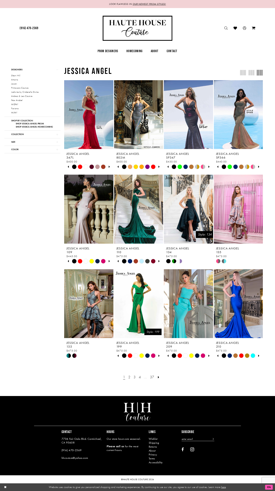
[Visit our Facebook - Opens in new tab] (182, 449)
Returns (153, 447)
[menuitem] (29, 28)
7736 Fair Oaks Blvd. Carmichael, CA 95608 (82, 440)
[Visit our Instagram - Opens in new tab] (192, 449)
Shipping (154, 443)
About (152, 450)
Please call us (115, 446)
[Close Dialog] (5, 487)
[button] (244, 28)
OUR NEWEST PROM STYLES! (149, 4)
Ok (269, 487)
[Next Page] (158, 377)
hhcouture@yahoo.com (75, 458)
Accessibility (156, 462)
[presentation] (88, 114)
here (223, 487)
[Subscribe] (212, 439)
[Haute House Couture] (137, 28)
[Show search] (226, 28)
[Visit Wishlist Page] (235, 28)
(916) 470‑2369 (72, 450)
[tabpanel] (74, 167)
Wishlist (153, 439)
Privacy (153, 454)
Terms (152, 458)
